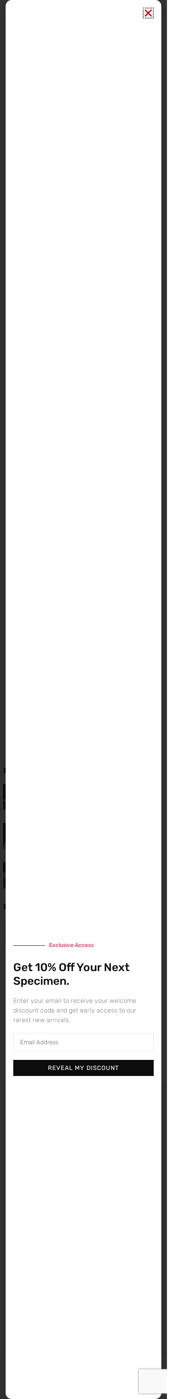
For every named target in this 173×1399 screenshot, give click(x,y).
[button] (148, 13)
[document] (83, 699)
